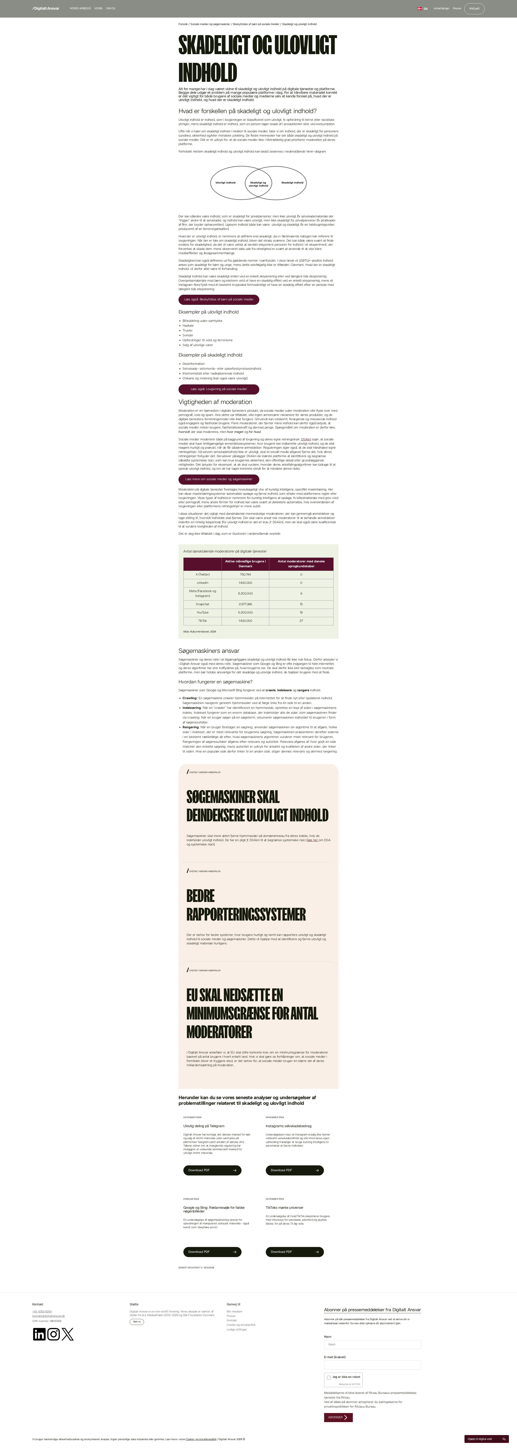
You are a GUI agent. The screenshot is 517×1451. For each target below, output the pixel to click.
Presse (457, 9)
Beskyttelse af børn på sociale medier (256, 24)
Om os (110, 9)
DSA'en (306, 440)
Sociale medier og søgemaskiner (210, 24)
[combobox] (423, 9)
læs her (313, 840)
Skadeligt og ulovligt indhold (299, 24)
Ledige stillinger (237, 1330)
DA (426, 8)
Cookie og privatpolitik (241, 1325)
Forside (183, 24)
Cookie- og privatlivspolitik (201, 1439)
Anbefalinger (442, 9)
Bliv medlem (234, 1312)
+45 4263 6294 (42, 1312)
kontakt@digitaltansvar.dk (48, 1316)
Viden (98, 9)
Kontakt (232, 1321)
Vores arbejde (80, 9)
